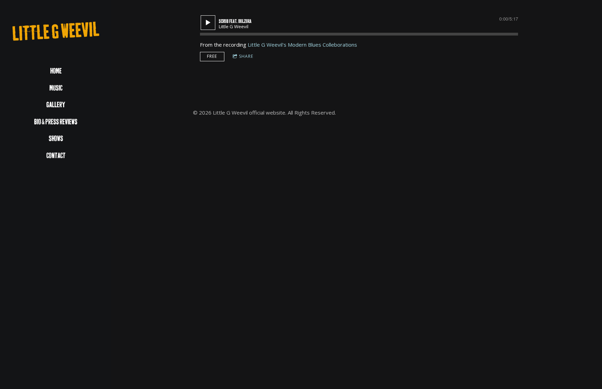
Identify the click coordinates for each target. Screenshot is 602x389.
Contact (55, 156)
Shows (56, 138)
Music (55, 88)
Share (246, 56)
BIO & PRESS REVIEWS (55, 122)
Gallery (55, 105)
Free (212, 56)
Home (56, 71)
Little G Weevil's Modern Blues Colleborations (302, 44)
